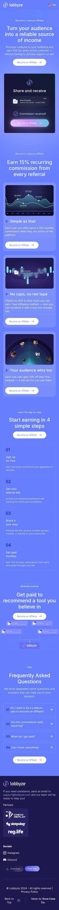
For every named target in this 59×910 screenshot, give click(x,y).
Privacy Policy (29, 891)
